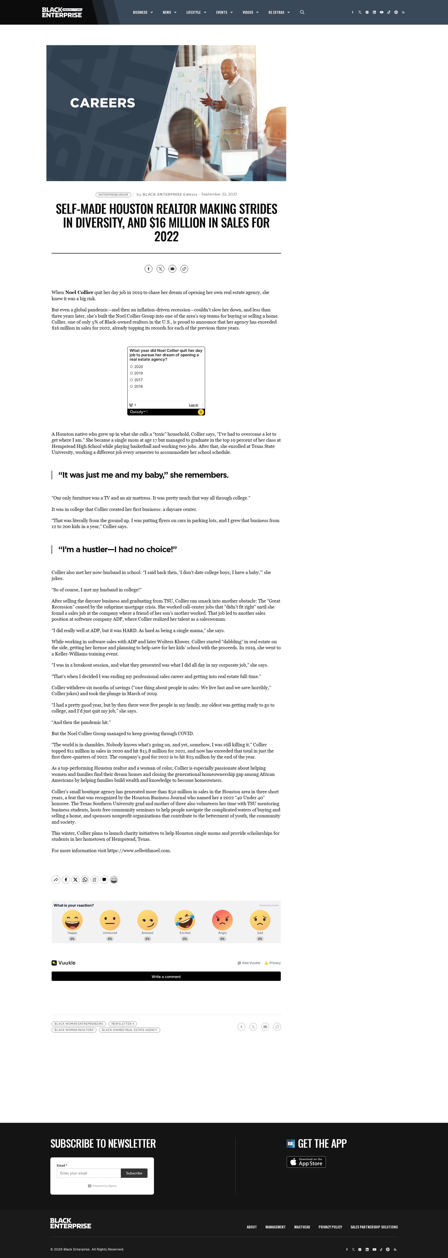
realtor (120, 768)
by (167, 194)
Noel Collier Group (135, 316)
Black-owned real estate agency (129, 1030)
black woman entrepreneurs (78, 1023)
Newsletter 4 (122, 1023)
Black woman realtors (74, 1030)
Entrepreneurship (113, 194)
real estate (234, 292)
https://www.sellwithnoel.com (138, 850)
